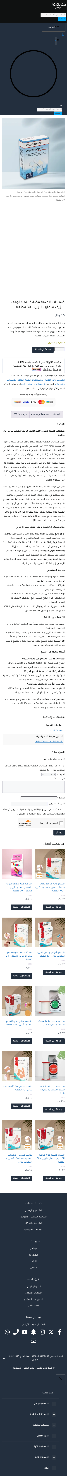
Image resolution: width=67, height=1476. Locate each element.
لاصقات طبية (28, 384)
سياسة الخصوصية (33, 1230)
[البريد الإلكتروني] (33, 1341)
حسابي (33, 1268)
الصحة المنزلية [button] (42, 1457)
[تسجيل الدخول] (33, 34)
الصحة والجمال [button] (41, 1404)
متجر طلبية (47, 1393)
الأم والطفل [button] (43, 1436)
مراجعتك (59, 779)
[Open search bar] (61, 106)
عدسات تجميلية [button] (41, 1425)
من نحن (33, 1248)
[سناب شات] (33, 1332)
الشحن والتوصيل (33, 1211)
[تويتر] (51, 1332)
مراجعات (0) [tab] (20, 414)
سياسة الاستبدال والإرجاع (33, 1217)
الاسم (61, 798)
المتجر (33, 1261)
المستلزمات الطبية (46, 192)
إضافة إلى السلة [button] (53, 907)
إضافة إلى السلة (43, 350)
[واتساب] (7, 1332)
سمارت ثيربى (56, 730)
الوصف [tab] (56, 414)
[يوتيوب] (25, 1332)
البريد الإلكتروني (56, 804)
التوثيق (35, 1360)
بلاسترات (41, 384)
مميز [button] (46, 1468)
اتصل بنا (33, 1255)
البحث (62, 19)
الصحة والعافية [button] (41, 1447)
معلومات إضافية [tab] (40, 414)
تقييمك (60, 774)
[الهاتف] (16, 1332)
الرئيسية (61, 192)
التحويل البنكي (33, 1287)
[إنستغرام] (42, 1332)
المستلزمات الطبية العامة (30, 380)
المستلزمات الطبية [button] (39, 1414)
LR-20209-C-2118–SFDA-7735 (49, 742)
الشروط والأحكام (33, 1223)
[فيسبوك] (59, 1332)
